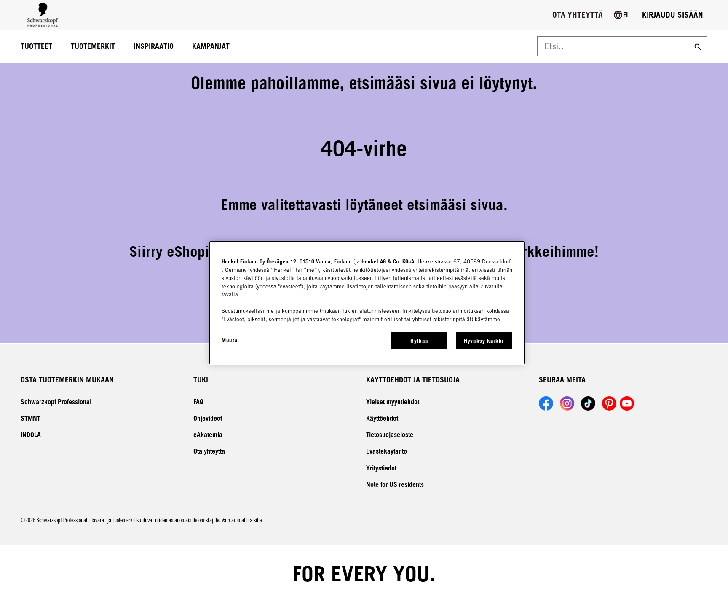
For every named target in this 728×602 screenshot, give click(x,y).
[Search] (697, 46)
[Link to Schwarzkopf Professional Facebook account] (546, 403)
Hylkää (419, 340)
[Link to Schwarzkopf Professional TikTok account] (588, 403)
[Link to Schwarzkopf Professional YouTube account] (627, 403)
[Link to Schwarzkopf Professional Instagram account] (567, 403)
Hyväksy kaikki (484, 340)
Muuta (230, 340)
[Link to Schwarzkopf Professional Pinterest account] (609, 403)
